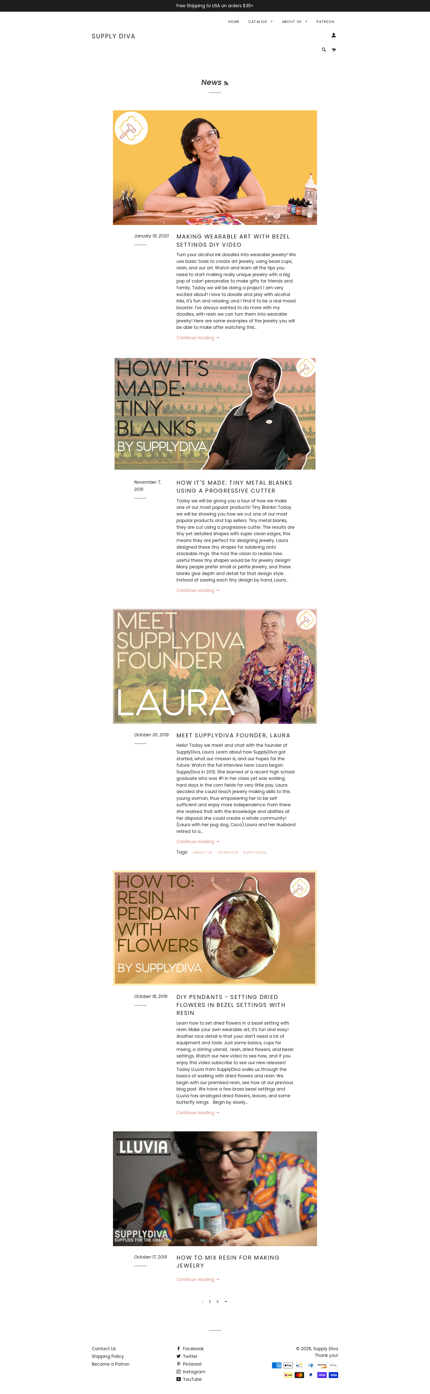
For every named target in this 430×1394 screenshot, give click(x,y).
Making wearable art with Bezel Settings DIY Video (233, 240)
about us (203, 852)
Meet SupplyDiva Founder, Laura (233, 735)
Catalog (258, 21)
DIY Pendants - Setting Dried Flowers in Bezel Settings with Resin (231, 1005)
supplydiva (255, 852)
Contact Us (104, 1349)
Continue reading (195, 338)
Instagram (194, 1372)
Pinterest (192, 1364)
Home (234, 21)
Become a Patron (110, 1364)
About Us (292, 21)
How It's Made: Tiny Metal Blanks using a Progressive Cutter (234, 487)
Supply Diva (114, 36)
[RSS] (226, 83)
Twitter (190, 1356)
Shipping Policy (108, 1356)
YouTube (192, 1379)
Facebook (193, 1349)
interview (228, 852)
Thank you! (326, 1355)
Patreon (325, 21)
